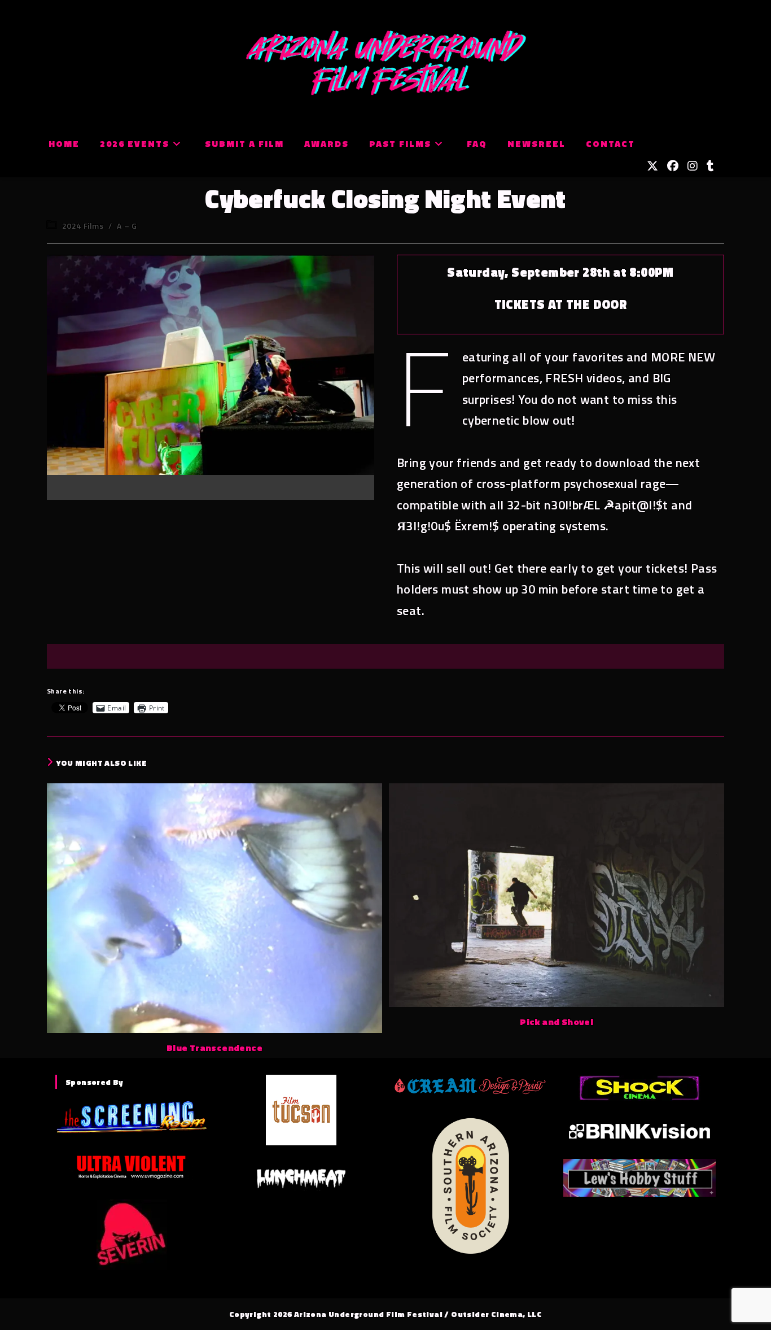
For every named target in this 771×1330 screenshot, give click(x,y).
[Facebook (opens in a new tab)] (673, 166)
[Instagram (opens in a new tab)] (692, 166)
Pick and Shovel (556, 1021)
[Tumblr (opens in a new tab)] (710, 166)
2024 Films (83, 226)
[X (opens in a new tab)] (652, 166)
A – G (127, 226)
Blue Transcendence (214, 1047)
